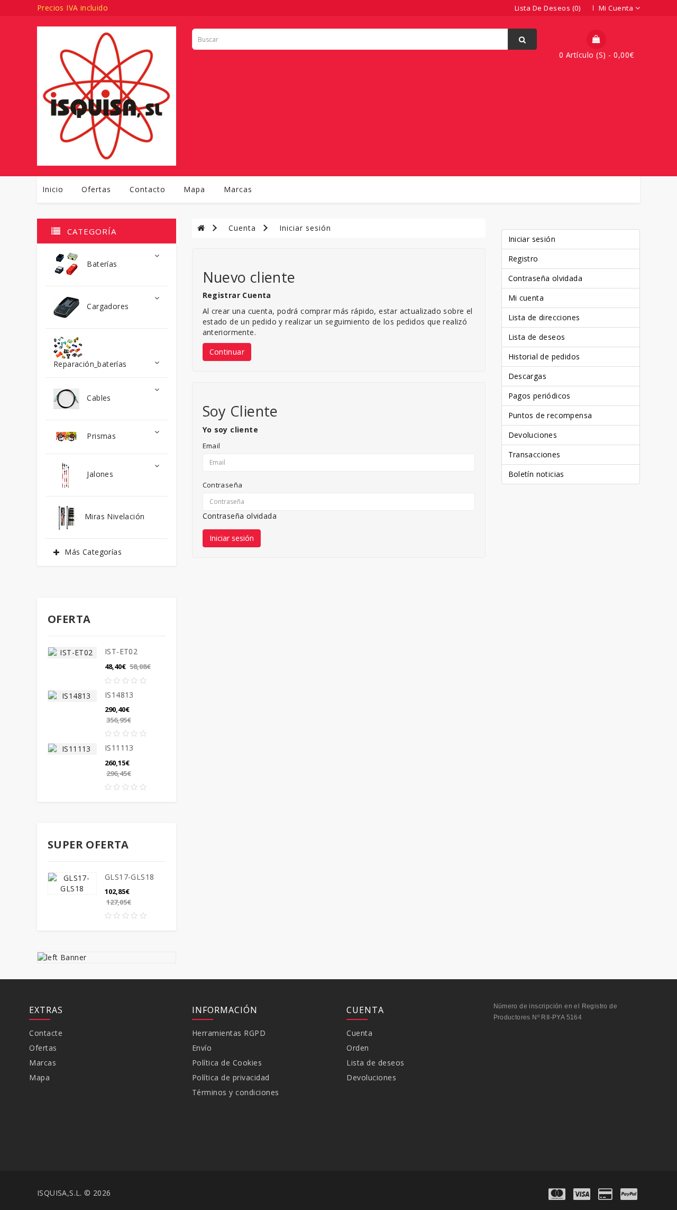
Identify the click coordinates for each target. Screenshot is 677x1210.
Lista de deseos (536, 337)
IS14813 (119, 695)
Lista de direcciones (544, 317)
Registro (523, 259)
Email (212, 445)
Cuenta (242, 228)
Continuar (227, 352)
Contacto (148, 189)
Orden (357, 1048)
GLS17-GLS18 (129, 877)
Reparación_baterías (90, 364)
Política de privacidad (231, 1077)
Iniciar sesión (305, 228)
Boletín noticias (536, 474)
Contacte (45, 1033)
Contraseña (223, 485)
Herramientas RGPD (229, 1033)
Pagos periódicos (539, 396)
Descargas (527, 376)
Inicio (52, 189)
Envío (202, 1048)
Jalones (99, 474)
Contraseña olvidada (240, 516)
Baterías (101, 264)
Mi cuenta (526, 298)
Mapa (194, 189)
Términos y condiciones (235, 1092)
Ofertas (96, 189)
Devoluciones (532, 435)
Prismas (100, 436)
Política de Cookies (227, 1063)
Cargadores (107, 306)
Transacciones (534, 454)
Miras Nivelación (114, 516)
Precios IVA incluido (72, 8)
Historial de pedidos (544, 356)
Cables (98, 398)
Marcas (238, 189)
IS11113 (119, 748)
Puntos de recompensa (550, 415)
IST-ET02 (121, 651)
